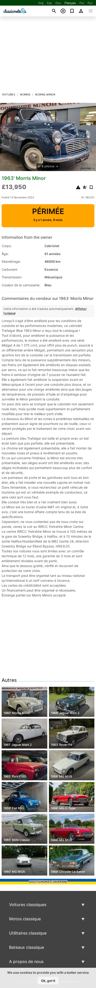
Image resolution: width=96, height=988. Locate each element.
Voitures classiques (27, 904)
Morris (25, 94)
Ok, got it (48, 981)
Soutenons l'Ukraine (48, 881)
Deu (58, 3)
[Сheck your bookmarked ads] (72, 11)
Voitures (8, 94)
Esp (49, 3)
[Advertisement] (48, 56)
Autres (9, 680)
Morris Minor (45, 94)
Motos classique (25, 918)
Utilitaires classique (28, 933)
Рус (90, 3)
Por (81, 3)
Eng (40, 3)
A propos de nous (26, 961)
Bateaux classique (26, 947)
